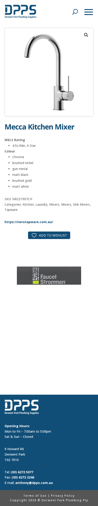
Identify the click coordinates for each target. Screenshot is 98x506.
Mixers (54, 204)
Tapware (11, 209)
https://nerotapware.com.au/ (29, 222)
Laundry (41, 204)
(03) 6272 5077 (22, 472)
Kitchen (28, 204)
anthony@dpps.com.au (34, 483)
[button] (86, 35)
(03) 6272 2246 (23, 477)
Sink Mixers (81, 204)
